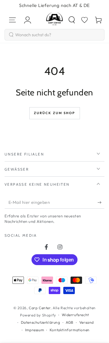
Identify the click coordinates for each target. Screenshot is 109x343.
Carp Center (40, 308)
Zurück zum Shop (54, 113)
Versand (86, 322)
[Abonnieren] (100, 202)
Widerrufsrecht (75, 315)
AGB (70, 322)
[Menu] (12, 20)
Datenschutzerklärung (40, 322)
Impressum (34, 330)
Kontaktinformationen (70, 330)
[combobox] (54, 34)
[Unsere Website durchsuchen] (72, 20)
